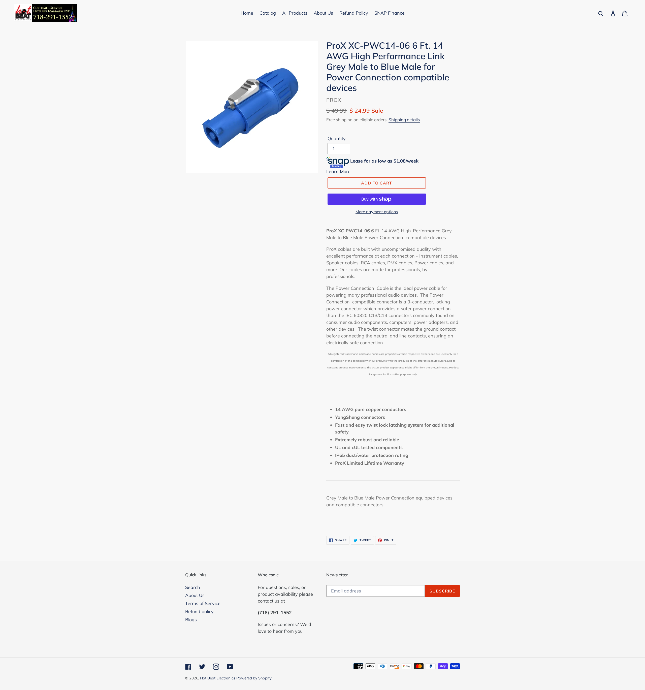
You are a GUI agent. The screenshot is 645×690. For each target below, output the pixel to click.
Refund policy (199, 611)
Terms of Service (202, 603)
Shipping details (404, 119)
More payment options (377, 211)
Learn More (338, 171)
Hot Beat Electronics (217, 678)
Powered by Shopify (254, 678)
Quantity (337, 138)
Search (192, 587)
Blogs (191, 619)
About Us (195, 595)
